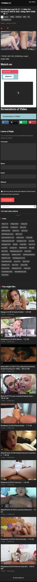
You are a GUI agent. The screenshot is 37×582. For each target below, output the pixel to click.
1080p (12, 17)
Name (3, 163)
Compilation (21, 241)
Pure (17, 261)
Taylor (27, 268)
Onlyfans (16, 254)
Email (3, 173)
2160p (14, 227)
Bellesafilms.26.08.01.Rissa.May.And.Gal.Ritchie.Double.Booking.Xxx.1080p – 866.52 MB (18, 368)
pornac (6, 17)
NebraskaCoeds (16, 251)
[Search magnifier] (34, 206)
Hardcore (18, 17)
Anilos (16, 230)
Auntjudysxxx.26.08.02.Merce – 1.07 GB (15, 339)
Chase (20, 237)
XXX (5, 275)
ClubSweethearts (8, 241)
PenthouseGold (29, 254)
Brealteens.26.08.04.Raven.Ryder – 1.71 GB (16, 426)
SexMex (5, 265)
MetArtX (23, 248)
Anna (24, 230)
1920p (24, 224)
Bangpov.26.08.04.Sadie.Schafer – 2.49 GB (16, 312)
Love (32, 244)
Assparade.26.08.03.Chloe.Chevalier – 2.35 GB (17, 539)
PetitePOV (6, 258)
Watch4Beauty (20, 271)
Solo (15, 265)
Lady (23, 244)
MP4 (5, 251)
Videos (3, 23)
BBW (19, 234)
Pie (28, 17)
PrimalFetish (6, 261)
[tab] (10, 72)
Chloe (29, 237)
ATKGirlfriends (7, 234)
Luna (4, 248)
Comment (5, 142)
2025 (5, 227)
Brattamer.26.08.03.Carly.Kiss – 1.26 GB (15, 482)
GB (15, 244)
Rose (26, 261)
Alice (23, 227)
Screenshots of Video (11, 116)
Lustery (13, 248)
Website (3, 182)
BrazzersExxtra (8, 237)
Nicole (28, 251)
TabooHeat (16, 268)
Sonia (24, 265)
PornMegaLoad (6, 19)
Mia (31, 248)
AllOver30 (6, 230)
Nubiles (5, 254)
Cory (31, 241)
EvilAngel (6, 244)
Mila (24, 17)
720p (5, 224)
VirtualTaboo (7, 271)
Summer (5, 268)
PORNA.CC (6, 3)
